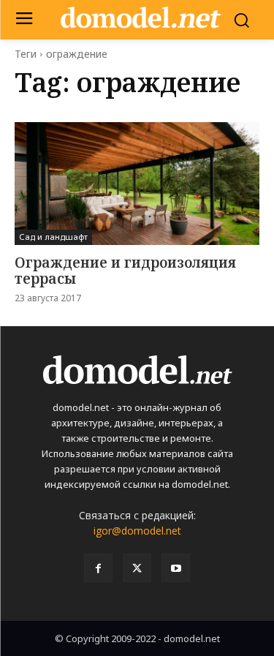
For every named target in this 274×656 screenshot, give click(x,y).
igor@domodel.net (137, 531)
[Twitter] (137, 568)
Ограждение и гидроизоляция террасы (125, 271)
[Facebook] (98, 568)
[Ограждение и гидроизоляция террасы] (137, 183)
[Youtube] (175, 568)
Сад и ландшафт (53, 236)
